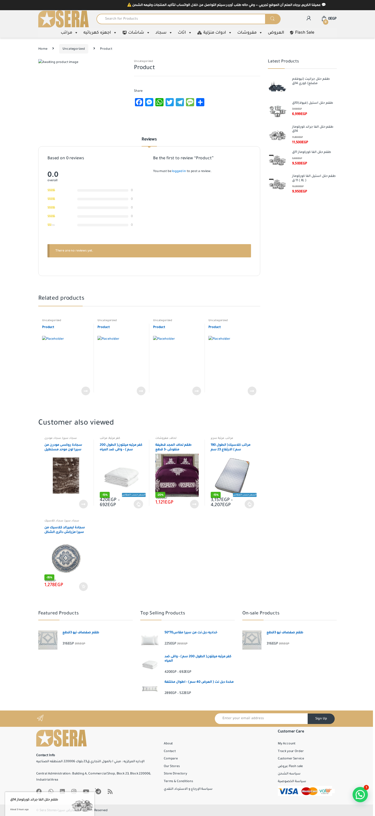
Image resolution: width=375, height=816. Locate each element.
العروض (276, 32)
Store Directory (175, 774)
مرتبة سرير (217, 438)
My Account (287, 744)
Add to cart (83, 586)
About (168, 744)
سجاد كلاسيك (53, 520)
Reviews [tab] (149, 139)
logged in (179, 171)
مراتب (66, 32)
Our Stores (172, 766)
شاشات (136, 32)
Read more (85, 391)
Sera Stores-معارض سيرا (59, 810)
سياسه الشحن (289, 774)
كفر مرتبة (114, 438)
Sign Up (321, 719)
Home (42, 49)
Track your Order (291, 751)
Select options (138, 504)
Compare (171, 759)
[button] (360, 794)
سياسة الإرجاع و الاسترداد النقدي (188, 789)
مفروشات (247, 32)
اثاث (182, 32)
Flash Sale (304, 32)
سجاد (161, 32)
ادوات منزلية (214, 32)
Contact (170, 751)
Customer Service (291, 759)
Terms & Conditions (178, 781)
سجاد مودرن (52, 438)
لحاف (173, 438)
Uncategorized (73, 49)
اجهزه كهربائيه (97, 32)
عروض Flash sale (290, 766)
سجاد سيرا (69, 438)
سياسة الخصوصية (292, 781)
